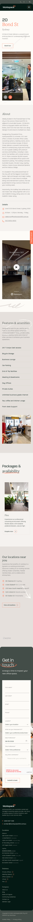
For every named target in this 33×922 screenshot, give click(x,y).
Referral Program (7, 894)
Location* (8, 721)
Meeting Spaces (7, 874)
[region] (16, 625)
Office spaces (6, 877)
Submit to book (12, 780)
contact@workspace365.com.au (14, 824)
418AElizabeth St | (15, 585)
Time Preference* (10, 746)
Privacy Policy (17, 919)
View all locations (9, 605)
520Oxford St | (16, 592)
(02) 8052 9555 (10, 221)
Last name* (8, 696)
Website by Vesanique (9, 915)
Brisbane (4, 833)
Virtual (4, 879)
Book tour (7, 46)
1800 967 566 (8, 821)
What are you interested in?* (13, 729)
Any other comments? (11, 755)
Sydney (4, 848)
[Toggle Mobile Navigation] (29, 7)
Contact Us (5, 899)
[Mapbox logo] (7, 638)
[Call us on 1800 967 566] (20, 2)
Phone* (7, 712)
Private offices (6, 872)
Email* (7, 704)
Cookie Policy (6, 919)
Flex (3, 881)
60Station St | (14, 596)
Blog (3, 892)
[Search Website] (30, 2)
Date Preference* (10, 738)
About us (5, 890)
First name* (8, 687)
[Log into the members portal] (24, 2)
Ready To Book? (31, 237)
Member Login (6, 901)
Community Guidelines (9, 897)
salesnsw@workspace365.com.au (16, 217)
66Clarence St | (14, 581)
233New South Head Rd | (17, 588)
